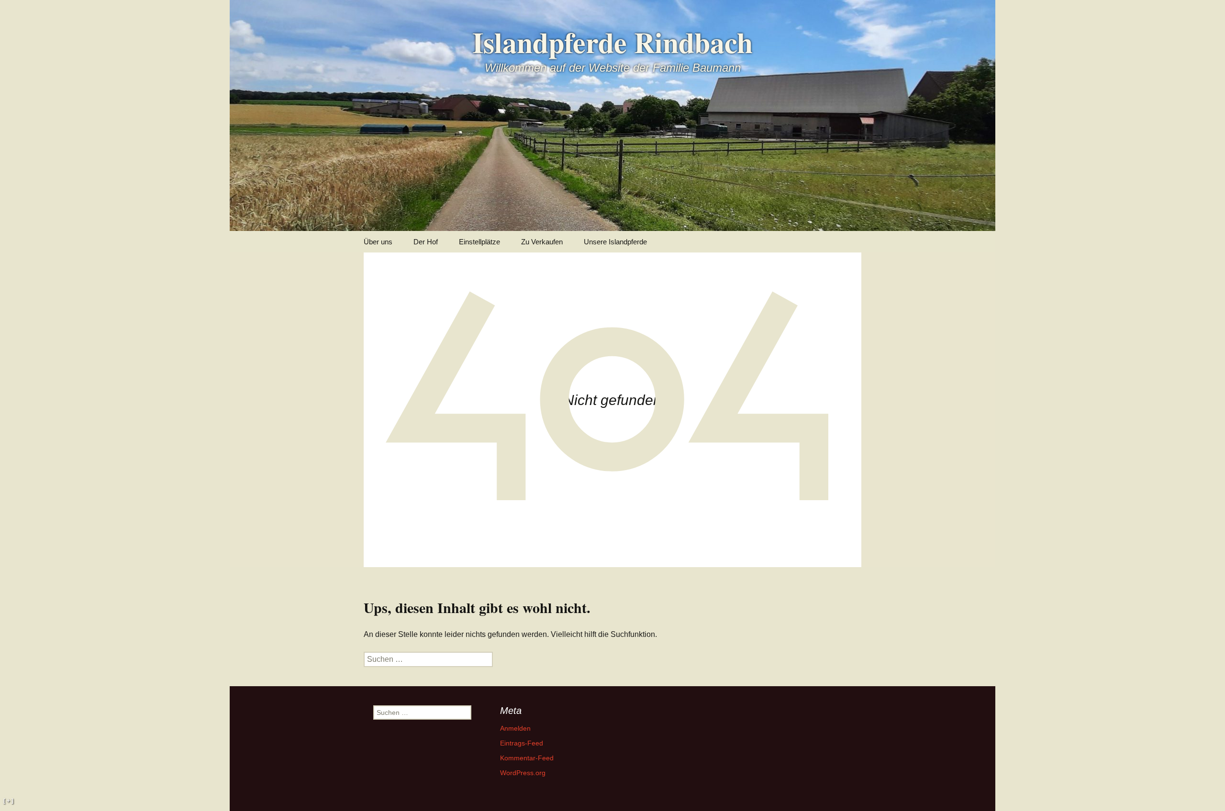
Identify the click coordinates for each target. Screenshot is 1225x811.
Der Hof (425, 242)
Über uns (378, 242)
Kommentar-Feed (527, 758)
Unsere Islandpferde (615, 242)
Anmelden (515, 728)
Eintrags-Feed (521, 743)
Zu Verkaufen (542, 242)
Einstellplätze (479, 242)
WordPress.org (523, 773)
